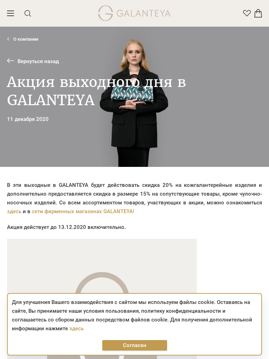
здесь (14, 211)
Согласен (134, 345)
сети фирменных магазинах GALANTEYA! (83, 211)
